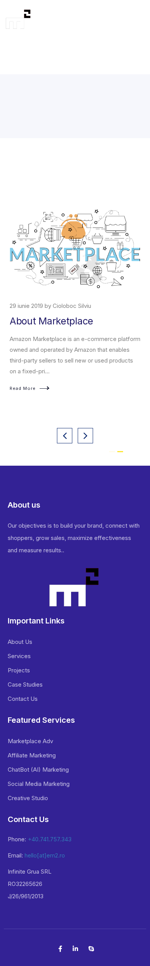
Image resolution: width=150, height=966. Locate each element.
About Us (20, 641)
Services (19, 656)
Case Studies (25, 684)
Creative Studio (28, 798)
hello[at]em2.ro (45, 855)
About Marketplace (51, 321)
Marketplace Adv (30, 741)
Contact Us (23, 698)
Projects (19, 670)
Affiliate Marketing (32, 755)
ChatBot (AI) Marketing (38, 769)
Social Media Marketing (39, 783)
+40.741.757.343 (50, 839)
